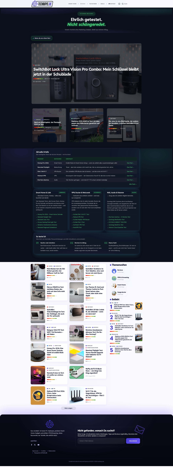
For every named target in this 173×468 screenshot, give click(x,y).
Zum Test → (130, 163)
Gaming (51, 266)
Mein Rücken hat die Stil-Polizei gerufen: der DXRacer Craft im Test (56, 271)
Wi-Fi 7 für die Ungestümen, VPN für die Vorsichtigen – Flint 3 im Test (95, 394)
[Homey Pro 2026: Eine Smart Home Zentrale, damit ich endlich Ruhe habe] (38, 352)
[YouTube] (38, 444)
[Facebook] (32, 444)
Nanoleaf (89, 345)
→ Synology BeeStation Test (116, 219)
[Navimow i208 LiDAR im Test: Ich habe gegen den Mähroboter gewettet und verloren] (138, 337)
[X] (35, 444)
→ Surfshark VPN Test (78, 225)
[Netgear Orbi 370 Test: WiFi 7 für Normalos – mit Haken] (38, 333)
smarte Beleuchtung (92, 347)
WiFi (50, 327)
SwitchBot (38, 65)
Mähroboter (76, 118)
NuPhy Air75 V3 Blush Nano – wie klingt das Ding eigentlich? (94, 371)
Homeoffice (46, 119)
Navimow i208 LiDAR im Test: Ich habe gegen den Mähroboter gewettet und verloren (85, 123)
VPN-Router (90, 388)
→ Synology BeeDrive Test (115, 225)
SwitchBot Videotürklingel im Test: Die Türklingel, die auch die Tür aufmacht (56, 313)
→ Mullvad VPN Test (78, 217)
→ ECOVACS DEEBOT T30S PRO (117, 222)
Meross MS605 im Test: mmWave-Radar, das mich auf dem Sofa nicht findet (56, 290)
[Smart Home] (114, 286)
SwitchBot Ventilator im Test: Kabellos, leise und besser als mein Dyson (95, 271)
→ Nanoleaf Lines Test (43, 219)
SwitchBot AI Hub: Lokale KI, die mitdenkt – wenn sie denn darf (95, 312)
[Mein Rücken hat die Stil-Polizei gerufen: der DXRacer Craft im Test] (38, 272)
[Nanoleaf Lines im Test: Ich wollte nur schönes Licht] (38, 375)
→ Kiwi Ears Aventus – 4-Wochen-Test (118, 217)
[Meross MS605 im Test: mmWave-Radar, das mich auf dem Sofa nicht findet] (38, 291)
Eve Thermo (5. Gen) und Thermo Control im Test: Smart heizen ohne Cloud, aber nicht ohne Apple (95, 291)
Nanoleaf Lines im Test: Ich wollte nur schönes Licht (55, 375)
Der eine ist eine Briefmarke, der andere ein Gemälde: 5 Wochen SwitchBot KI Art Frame (124, 123)
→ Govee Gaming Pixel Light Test (46, 222)
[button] (124, 3)
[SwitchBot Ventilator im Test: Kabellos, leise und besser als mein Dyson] (76, 272)
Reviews (120, 270)
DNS (50, 388)
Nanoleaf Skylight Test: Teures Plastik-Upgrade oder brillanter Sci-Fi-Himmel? (94, 353)
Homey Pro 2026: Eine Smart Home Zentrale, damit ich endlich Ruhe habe (55, 351)
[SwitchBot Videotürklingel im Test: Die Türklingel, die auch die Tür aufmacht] (38, 314)
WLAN (54, 327)
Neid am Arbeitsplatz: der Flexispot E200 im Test (47, 123)
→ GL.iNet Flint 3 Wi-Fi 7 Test (80, 214)
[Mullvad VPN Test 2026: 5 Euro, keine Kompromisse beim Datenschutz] (38, 395)
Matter (89, 266)
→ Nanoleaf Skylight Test (43, 217)
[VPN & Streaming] (114, 278)
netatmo (96, 327)
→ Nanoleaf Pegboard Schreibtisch (46, 227)
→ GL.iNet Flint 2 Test (78, 222)
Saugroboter (121, 292)
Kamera (89, 327)
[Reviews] (114, 271)
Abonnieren (133, 441)
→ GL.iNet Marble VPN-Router (81, 219)
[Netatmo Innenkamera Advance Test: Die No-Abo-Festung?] (76, 333)
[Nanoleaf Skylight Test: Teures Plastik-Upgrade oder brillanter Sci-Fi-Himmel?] (76, 353)
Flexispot (38, 119)
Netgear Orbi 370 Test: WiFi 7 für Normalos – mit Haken (55, 332)
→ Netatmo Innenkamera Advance (46, 225)
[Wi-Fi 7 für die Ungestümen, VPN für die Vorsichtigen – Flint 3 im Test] (76, 395)
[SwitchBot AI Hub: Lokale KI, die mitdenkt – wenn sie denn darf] (76, 313)
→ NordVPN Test (77, 227)
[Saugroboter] (114, 293)
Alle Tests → (133, 184)
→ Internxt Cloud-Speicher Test (116, 227)
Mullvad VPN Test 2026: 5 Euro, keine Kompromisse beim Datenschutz (56, 394)
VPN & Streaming (123, 277)
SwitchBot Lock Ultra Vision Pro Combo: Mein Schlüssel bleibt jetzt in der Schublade (86, 72)
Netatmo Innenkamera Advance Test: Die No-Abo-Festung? (94, 332)
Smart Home (58, 345)
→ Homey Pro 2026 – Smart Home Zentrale (49, 214)
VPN (54, 388)
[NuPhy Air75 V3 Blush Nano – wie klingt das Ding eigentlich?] (76, 372)
